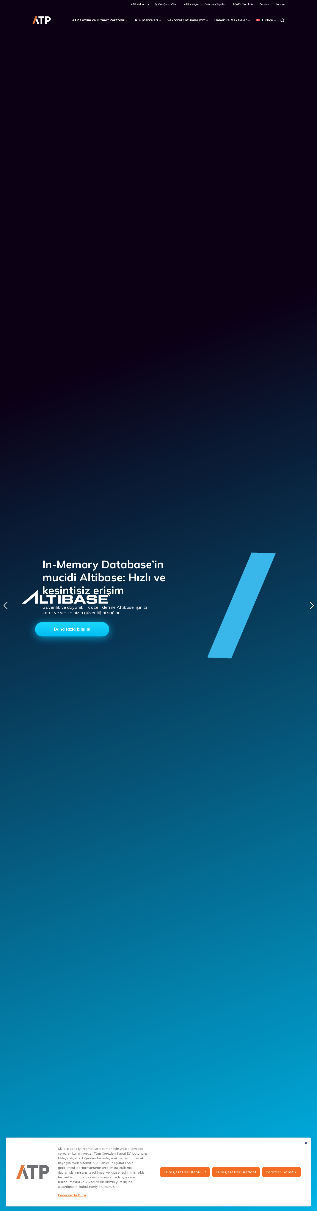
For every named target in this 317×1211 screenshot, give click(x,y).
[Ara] (282, 20)
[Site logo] (41, 20)
